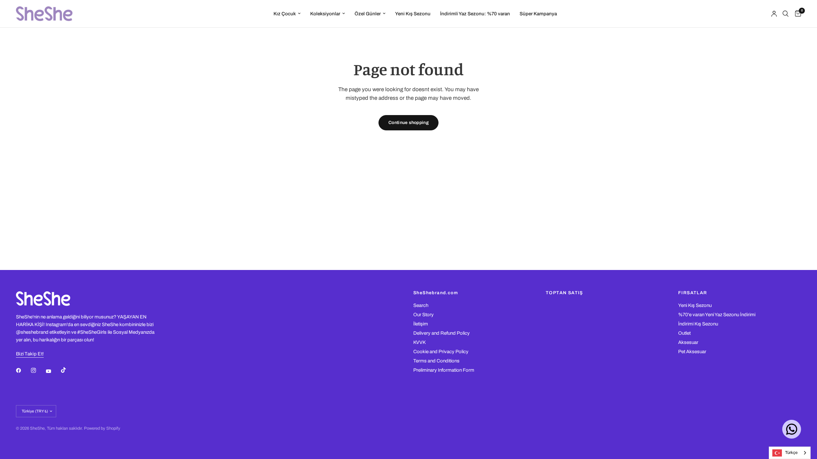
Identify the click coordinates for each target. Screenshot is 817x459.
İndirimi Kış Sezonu (698, 323)
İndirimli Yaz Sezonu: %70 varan (475, 13)
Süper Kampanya (538, 13)
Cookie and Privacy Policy (440, 351)
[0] (796, 13)
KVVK (419, 342)
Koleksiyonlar (325, 13)
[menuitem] (287, 14)
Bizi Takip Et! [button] (30, 353)
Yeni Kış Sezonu (413, 13)
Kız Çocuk (285, 13)
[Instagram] (38, 370)
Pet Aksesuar (692, 351)
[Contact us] (791, 429)
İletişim (420, 323)
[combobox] (790, 453)
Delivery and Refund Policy (441, 333)
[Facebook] (23, 370)
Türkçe (791, 452)
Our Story (423, 314)
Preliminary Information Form (443, 370)
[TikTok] (68, 370)
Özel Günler (368, 13)
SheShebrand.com (435, 293)
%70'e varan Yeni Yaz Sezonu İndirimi (716, 314)
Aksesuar (688, 342)
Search (420, 305)
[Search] (785, 13)
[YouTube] (53, 371)
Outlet (684, 333)
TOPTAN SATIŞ (564, 293)
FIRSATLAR (692, 293)
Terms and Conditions (436, 360)
